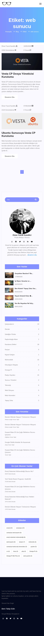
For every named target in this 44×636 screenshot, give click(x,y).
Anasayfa (8, 31)
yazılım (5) (34, 546)
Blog (17, 31)
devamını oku (32, 255)
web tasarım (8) (11, 542)
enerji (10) (9, 528)
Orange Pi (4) (33, 551)
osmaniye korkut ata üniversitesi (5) (17, 546)
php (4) (24, 551)
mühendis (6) (32, 542)
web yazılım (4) (27, 556)
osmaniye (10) (20, 528)
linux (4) (15, 551)
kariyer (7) (22, 542)
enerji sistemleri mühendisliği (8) (16, 537)
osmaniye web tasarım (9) (14, 532)
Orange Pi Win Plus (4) (13, 556)
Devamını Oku (10, 97)
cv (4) (8, 551)
